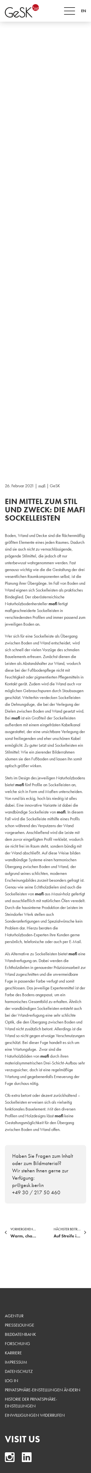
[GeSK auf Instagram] (10, 1457)
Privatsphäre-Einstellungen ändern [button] (42, 1390)
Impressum (16, 1362)
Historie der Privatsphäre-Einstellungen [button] (31, 1402)
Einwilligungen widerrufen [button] (35, 1415)
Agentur (14, 1316)
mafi (41, 486)
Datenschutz (19, 1371)
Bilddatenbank (20, 1334)
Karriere (13, 1353)
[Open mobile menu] (69, 11)
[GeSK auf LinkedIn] (27, 1457)
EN (83, 10)
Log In (11, 1380)
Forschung (17, 1343)
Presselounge (19, 1325)
